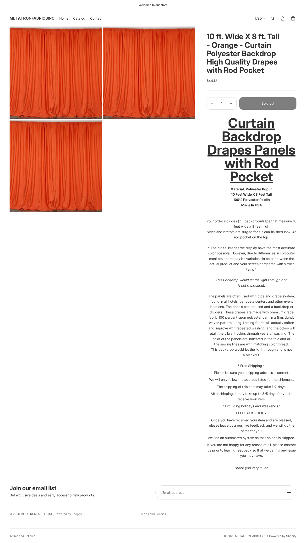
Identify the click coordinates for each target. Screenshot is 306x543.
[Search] (272, 18)
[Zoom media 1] (56, 73)
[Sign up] (289, 493)
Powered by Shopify (68, 514)
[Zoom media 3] (56, 166)
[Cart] (293, 18)
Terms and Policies (153, 514)
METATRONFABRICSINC (37, 514)
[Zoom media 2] (149, 73)
